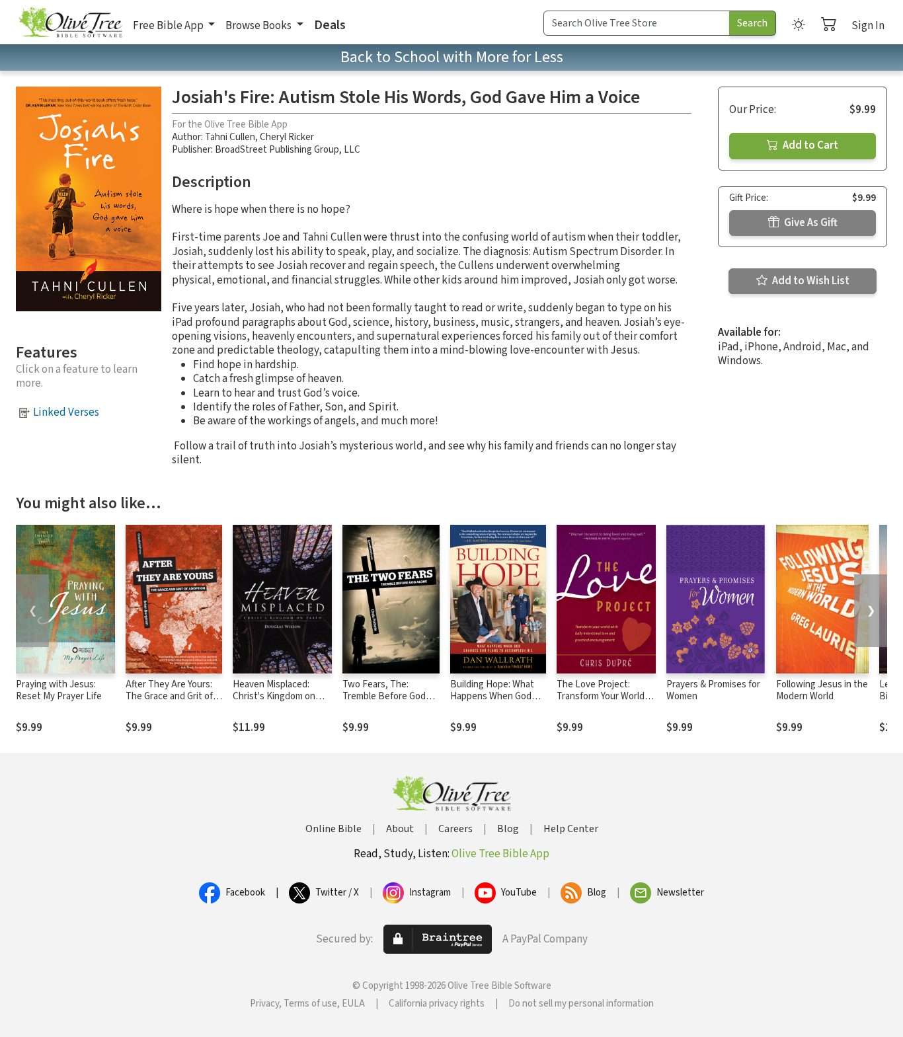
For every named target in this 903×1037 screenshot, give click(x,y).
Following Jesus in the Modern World (822, 690)
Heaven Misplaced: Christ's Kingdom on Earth (274, 696)
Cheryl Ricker (287, 137)
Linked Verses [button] (66, 412)
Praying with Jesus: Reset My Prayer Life (59, 690)
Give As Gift (810, 223)
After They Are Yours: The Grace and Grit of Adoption (169, 696)
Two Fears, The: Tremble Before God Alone (384, 696)
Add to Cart (809, 145)
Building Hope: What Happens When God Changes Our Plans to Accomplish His (494, 703)
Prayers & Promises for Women (713, 690)
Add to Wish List (809, 281)
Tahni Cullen (230, 137)
